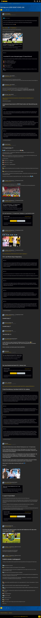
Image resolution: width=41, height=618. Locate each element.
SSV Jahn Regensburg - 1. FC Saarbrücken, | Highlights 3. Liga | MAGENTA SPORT (11, 205)
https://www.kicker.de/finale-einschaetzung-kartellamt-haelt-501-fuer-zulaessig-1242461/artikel (18, 386)
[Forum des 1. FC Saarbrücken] (4, 1)
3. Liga (9, 90)
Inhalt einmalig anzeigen (13, 373)
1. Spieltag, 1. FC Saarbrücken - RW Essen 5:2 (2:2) (13, 546)
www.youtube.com (28, 216)
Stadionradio (7, 351)
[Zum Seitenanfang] (39, 616)
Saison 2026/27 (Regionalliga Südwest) (11, 338)
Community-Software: (20, 616)
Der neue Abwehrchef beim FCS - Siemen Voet (12, 355)
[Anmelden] (37, 1)
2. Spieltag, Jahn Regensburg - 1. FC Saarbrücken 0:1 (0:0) (14, 180)
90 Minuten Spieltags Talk (9, 322)
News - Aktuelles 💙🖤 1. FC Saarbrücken (9, 27)
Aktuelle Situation (7, 144)
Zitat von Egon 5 (7, 18)
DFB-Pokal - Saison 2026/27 (9, 94)
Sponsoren (6, 443)
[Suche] (35, 1)
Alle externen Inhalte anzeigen (21, 373)
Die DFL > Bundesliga (8, 382)
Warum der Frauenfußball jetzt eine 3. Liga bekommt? (11, 487)
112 (6, 9)
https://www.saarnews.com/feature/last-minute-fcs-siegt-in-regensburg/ (14, 253)
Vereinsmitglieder (7, 13)
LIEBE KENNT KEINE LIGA (8, 14)
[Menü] (40, 1)
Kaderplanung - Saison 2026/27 (10, 75)
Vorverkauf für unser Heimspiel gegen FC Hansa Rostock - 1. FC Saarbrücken (12, 45)
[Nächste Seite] (9, 10)
